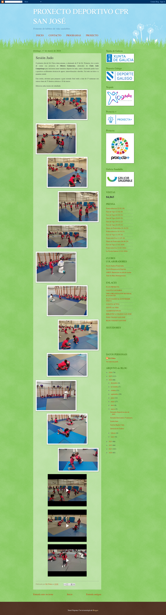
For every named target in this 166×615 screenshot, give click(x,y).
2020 (111, 452)
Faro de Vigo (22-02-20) (114, 211)
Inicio (69, 594)
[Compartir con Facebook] (71, 584)
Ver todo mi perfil (112, 361)
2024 (111, 380)
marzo (113, 409)
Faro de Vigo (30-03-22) (114, 218)
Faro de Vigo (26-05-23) (114, 225)
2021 (111, 449)
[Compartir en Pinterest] (74, 584)
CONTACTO (55, 35)
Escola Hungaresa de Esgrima (116, 269)
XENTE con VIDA (112, 307)
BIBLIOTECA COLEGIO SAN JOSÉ (118, 314)
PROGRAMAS (73, 35)
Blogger (95, 610)
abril (112, 405)
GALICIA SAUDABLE (114, 290)
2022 (111, 445)
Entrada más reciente (43, 594)
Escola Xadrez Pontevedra (115, 266)
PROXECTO (92, 35)
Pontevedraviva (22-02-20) (115, 208)
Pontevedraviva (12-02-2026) (116, 248)
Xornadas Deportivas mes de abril (119, 413)
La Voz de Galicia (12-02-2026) (117, 251)
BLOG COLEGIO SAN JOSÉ (116, 320)
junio (113, 398)
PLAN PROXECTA (112, 287)
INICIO (40, 35)
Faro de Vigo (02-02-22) (114, 215)
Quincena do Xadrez (117, 428)
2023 (111, 441)
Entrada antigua (93, 594)
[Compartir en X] (69, 584)
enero (113, 437)
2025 (111, 376)
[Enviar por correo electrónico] (65, 584)
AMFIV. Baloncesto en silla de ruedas (118, 272)
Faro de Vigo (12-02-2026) (115, 244)
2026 (111, 372)
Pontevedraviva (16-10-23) (115, 231)
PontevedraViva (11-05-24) (115, 238)
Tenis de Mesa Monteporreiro (116, 275)
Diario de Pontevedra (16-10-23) (117, 228)
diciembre (114, 383)
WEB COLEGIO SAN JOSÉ (115, 317)
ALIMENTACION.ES (113, 311)
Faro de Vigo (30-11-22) (114, 221)
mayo (113, 401)
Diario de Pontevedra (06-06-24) (117, 241)
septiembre (115, 394)
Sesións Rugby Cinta (117, 425)
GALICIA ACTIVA (112, 304)
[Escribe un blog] (67, 584)
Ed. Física (112, 358)
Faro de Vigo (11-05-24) (114, 234)
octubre (113, 390)
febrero (113, 433)
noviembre (114, 387)
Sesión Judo (114, 421)
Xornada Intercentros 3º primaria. (121, 418)
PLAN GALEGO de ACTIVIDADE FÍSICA (118, 300)
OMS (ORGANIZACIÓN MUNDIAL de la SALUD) (119, 294)
